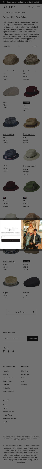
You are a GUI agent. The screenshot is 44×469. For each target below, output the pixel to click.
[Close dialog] (41, 221)
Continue (11, 240)
